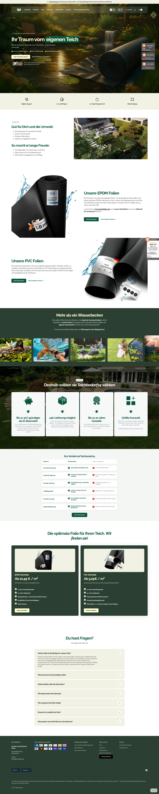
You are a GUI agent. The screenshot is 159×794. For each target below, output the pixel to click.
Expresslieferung (78, 747)
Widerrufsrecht (103, 750)
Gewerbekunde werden (125, 745)
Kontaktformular (123, 747)
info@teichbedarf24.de (17, 759)
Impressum (102, 747)
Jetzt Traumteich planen (20, 57)
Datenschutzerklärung (105, 753)
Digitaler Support (54, 2)
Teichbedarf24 (19, 787)
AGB (100, 745)
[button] (128, 10)
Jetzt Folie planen (91, 219)
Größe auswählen (22, 610)
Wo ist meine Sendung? (80, 750)
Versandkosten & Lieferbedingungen (83, 745)
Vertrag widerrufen (106, 756)
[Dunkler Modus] (112, 9)
